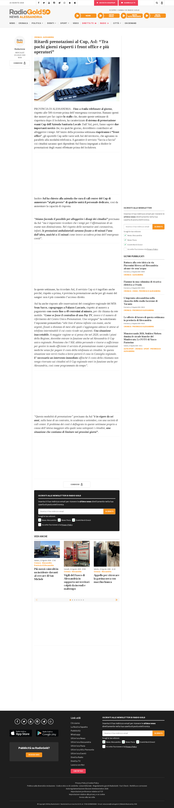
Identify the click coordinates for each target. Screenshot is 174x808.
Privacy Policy (67, 525)
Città (116, 23)
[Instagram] (54, 3)
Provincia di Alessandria (44, 565)
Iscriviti (109, 511)
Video (76, 23)
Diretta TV (88, 23)
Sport (64, 23)
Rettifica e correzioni (138, 786)
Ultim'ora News (78, 738)
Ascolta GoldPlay (107, 3)
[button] (20, 63)
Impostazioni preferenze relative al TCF (87, 791)
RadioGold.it (55, 804)
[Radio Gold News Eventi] (155, 16)
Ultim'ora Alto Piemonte (82, 749)
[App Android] (69, 3)
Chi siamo (75, 723)
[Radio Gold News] (85, 16)
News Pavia (66, 520)
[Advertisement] (76, 173)
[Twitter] (43, 3)
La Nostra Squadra (79, 726)
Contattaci (78, 771)
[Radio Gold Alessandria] (30, 13)
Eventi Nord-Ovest (83, 520)
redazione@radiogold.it (111, 804)
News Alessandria (49, 520)
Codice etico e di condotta (67, 786)
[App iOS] (74, 3)
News (12, 23)
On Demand (130, 23)
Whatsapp (75, 734)
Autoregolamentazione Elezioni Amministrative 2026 (87, 788)
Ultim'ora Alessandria (81, 742)
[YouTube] (49, 3)
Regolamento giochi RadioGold (105, 786)
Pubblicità (75, 730)
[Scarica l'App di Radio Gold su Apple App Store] (21, 733)
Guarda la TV (129, 3)
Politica (36, 23)
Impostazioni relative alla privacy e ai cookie (87, 794)
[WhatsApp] (64, 3)
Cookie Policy (93, 783)
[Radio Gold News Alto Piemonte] (132, 16)
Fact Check (123, 786)
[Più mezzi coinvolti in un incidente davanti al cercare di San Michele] (47, 549)
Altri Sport (129, 349)
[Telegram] (59, 3)
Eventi (51, 23)
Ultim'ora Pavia (78, 745)
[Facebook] (38, 3)
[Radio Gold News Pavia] (109, 16)
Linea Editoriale (85, 786)
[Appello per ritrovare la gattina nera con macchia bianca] (106, 553)
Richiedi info (34, 755)
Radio (103, 23)
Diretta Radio (77, 757)
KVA (135, 804)
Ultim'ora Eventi (78, 753)
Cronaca (23, 23)
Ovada (135, 291)
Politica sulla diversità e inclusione (41, 786)
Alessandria (48, 37)
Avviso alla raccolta (87, 797)
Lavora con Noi (77, 764)
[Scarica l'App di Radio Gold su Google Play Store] (47, 733)
